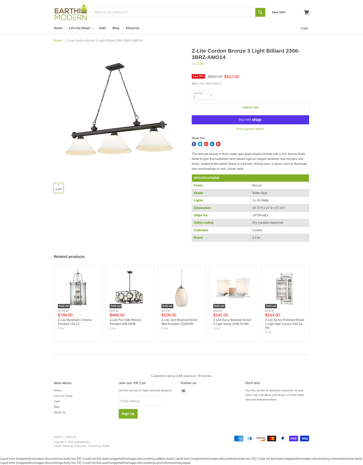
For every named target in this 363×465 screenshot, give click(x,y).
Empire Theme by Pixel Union (70, 446)
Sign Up (128, 414)
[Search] (260, 12)
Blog (115, 28)
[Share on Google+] (206, 144)
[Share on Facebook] (194, 144)
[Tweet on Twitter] (200, 144)
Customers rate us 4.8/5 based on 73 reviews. (181, 376)
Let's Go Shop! (80, 28)
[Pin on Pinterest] (218, 144)
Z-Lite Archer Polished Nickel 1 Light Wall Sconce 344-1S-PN (284, 323)
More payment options (250, 128)
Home (58, 28)
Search (58, 436)
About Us (132, 28)
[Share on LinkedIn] (212, 144)
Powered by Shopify (99, 446)
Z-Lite (199, 63)
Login (304, 28)
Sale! (102, 28)
